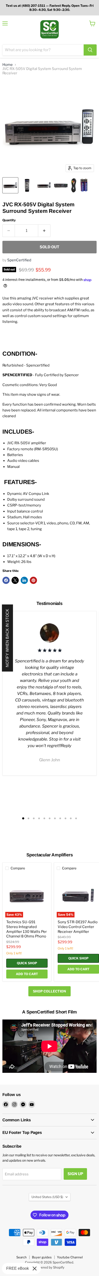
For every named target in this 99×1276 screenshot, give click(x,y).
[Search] (90, 49)
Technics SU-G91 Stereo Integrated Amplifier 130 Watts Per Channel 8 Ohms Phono (26, 929)
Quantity (9, 220)
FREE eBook (17, 1268)
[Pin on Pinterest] (33, 580)
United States (47, 1197)
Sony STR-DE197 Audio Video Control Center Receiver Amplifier (78, 927)
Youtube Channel (70, 1257)
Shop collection (49, 991)
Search (21, 1257)
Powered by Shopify (49, 1267)
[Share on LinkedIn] (24, 580)
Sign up (75, 1174)
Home (7, 65)
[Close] (35, 1268)
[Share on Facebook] (6, 580)
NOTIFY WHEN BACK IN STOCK (7, 638)
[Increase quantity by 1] (44, 230)
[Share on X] (15, 580)
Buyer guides (42, 1257)
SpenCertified (19, 260)
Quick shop (27, 963)
